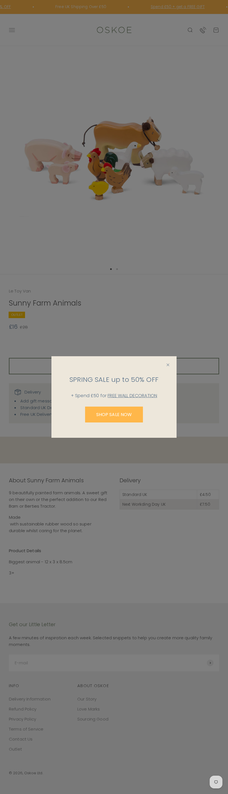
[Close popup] (167, 364)
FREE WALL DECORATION (132, 395)
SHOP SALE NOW (114, 414)
